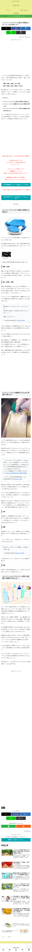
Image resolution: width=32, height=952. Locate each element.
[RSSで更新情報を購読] (23, 826)
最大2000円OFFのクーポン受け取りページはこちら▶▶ (16, 197)
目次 (14, 204)
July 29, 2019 (21, 320)
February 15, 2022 (19, 553)
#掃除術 (25, 473)
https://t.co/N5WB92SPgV (12, 473)
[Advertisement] (16, 57)
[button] (21, 32)
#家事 (20, 473)
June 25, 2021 (18, 479)
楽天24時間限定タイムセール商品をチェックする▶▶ (16, 184)
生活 (4, 807)
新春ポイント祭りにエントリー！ (16, 839)
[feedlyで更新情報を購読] (8, 826)
